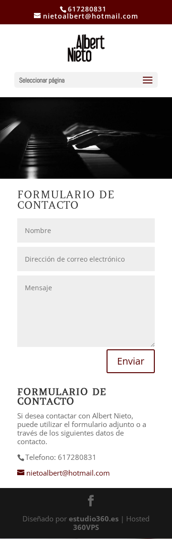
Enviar (130, 361)
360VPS (86, 527)
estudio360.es (93, 518)
